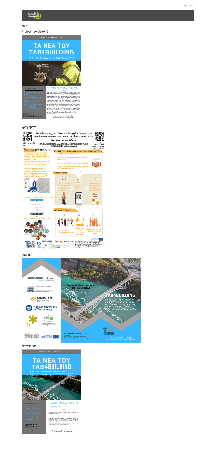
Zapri (191, 5)
